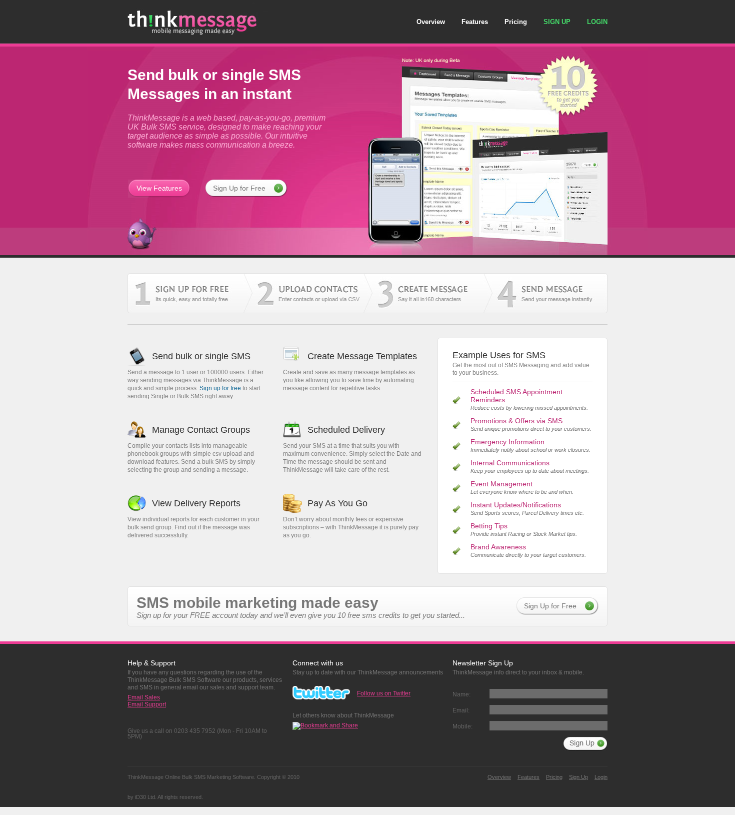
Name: (461, 694)
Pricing (515, 22)
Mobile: (462, 726)
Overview (430, 22)
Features (475, 22)
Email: (461, 710)
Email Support (147, 704)
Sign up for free (220, 388)
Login (597, 22)
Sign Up (557, 22)
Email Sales (144, 697)
